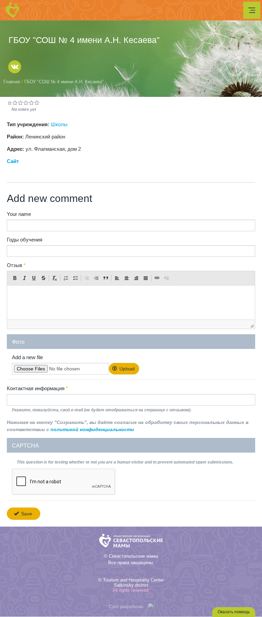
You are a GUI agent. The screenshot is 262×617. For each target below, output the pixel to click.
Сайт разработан (126, 606)
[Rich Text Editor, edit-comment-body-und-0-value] (131, 302)
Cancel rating (9, 102)
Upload (126, 368)
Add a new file (27, 357)
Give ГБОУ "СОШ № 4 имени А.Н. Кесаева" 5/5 (37, 102)
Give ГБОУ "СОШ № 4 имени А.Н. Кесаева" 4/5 (31, 102)
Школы (59, 124)
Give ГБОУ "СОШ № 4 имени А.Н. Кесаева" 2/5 (20, 102)
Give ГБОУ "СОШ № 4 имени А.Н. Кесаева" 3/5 (26, 102)
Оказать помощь (234, 611)
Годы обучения (24, 240)
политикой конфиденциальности (92, 429)
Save (26, 513)
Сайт (13, 161)
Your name (19, 214)
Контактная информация (37, 388)
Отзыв (16, 265)
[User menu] (251, 10)
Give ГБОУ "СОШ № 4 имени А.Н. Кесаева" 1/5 (15, 102)
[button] (14, 278)
